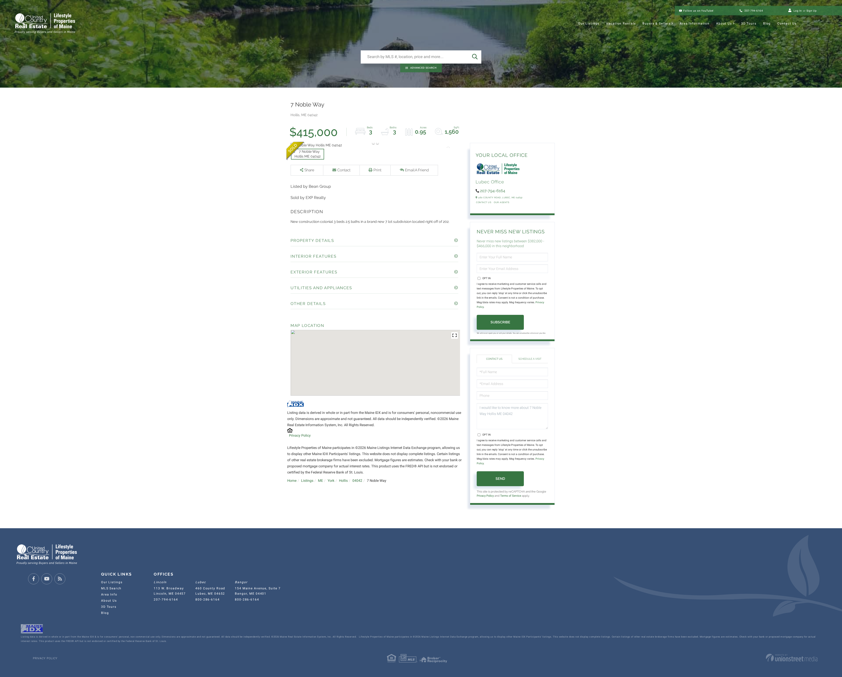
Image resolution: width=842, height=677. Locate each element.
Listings (307, 481)
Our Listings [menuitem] (588, 23)
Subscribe (500, 322)
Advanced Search (423, 67)
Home (291, 481)
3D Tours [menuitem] (748, 23)
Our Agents (501, 202)
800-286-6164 (207, 599)
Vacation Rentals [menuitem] (621, 23)
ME (320, 481)
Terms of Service (510, 495)
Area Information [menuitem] (695, 23)
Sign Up (811, 10)
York (331, 481)
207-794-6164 (753, 10)
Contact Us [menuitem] (787, 23)
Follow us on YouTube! (698, 10)
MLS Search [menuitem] (111, 588)
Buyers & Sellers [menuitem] (656, 23)
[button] (474, 57)
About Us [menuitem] (724, 23)
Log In (798, 10)
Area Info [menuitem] (109, 594)
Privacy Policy (300, 435)
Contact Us (483, 202)
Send (500, 479)
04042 (357, 481)
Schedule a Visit (529, 358)
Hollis (343, 481)
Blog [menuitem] (767, 23)
